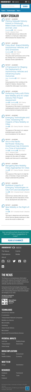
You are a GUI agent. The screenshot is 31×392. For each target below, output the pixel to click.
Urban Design (5, 346)
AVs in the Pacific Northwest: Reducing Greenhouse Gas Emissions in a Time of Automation (17, 144)
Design (4, 365)
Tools (17, 375)
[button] (26, 2)
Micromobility (6, 323)
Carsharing (5, 325)
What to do (6, 362)
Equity (3, 354)
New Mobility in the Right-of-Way (17, 208)
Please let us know (14, 240)
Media (18, 254)
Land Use (4, 341)
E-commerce (5, 315)
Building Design (20, 341)
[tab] (3, 11)
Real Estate (19, 344)
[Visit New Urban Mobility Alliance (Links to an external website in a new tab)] (9, 302)
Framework (19, 373)
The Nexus (5, 251)
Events (18, 251)
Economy (19, 356)
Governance (19, 365)
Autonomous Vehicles (8, 312)
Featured (4, 378)
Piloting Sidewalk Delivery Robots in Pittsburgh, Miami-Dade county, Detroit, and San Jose (17, 24)
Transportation (6, 344)
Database (4, 373)
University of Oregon (16, 384)
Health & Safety (6, 356)
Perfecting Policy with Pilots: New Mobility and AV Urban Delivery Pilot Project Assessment (17, 96)
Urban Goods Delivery (8, 328)
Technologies (7, 309)
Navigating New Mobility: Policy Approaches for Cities (17, 167)
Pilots (3, 375)
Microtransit (5, 330)
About (4, 257)
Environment (19, 354)
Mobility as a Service (8, 320)
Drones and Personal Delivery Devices (13, 333)
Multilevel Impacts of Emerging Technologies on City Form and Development (17, 187)
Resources (6, 370)
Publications (6, 254)
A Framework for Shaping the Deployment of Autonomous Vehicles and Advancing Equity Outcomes (16, 71)
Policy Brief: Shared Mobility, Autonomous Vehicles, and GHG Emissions (17, 47)
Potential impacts (9, 338)
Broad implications (9, 351)
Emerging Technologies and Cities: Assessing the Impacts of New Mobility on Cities (17, 120)
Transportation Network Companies (12, 317)
